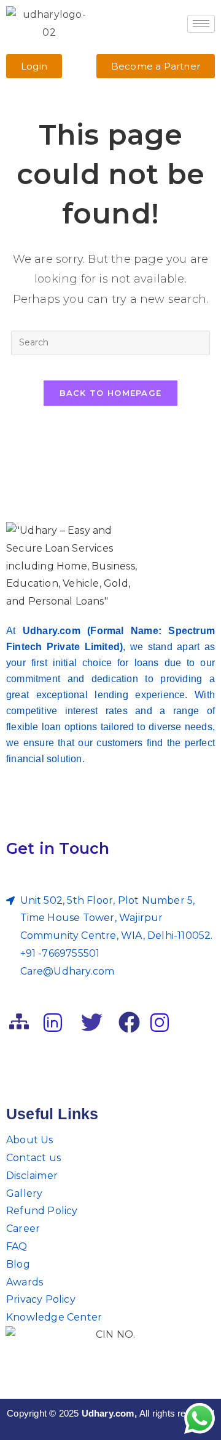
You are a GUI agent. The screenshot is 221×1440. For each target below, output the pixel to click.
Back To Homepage (111, 393)
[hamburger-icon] (201, 24)
